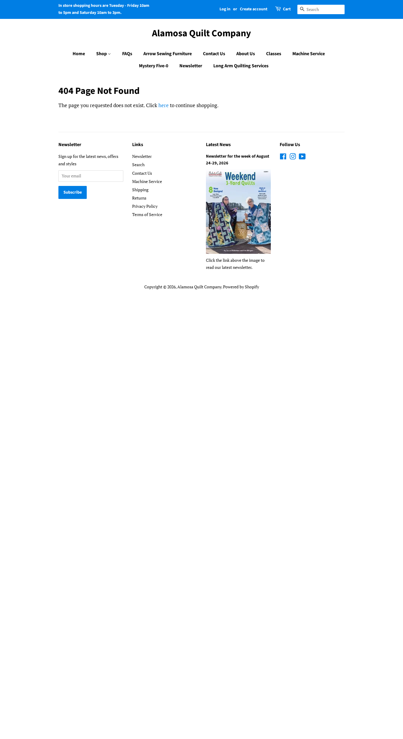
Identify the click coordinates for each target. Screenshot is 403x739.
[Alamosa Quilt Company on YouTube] (302, 157)
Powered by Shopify (241, 287)
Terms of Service (147, 214)
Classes (273, 53)
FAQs (127, 53)
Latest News (218, 144)
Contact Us (214, 53)
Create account (253, 9)
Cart (287, 9)
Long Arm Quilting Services (240, 66)
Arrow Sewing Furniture (167, 53)
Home (79, 53)
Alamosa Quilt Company (201, 33)
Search (138, 164)
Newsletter (190, 66)
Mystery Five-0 (153, 66)
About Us (245, 53)
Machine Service (308, 53)
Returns (139, 198)
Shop (102, 53)
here (163, 105)
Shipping (140, 189)
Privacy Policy (145, 206)
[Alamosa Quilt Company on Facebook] (283, 157)
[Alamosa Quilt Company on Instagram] (292, 157)
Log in (224, 9)
